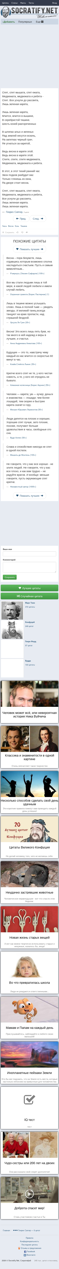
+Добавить (8, 21)
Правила (29, 1237)
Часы (4, 226)
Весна (10, 226)
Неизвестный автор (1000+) (23, 486)
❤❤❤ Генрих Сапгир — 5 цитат (26, 1230)
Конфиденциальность (29, 1241)
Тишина (23, 226)
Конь (17, 226)
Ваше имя (7, 549)
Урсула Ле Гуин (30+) (20, 322)
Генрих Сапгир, (17, 212)
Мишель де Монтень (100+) (23, 454)
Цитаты (5, 2)
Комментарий (9, 559)
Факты (23, 2)
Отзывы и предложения (31, 1248)
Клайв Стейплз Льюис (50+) (23, 364)
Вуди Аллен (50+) (18, 437)
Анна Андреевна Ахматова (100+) (26, 343)
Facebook (31, 1251)
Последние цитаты (29, 1244)
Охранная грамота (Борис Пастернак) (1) (29, 294)
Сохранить (10, 577)
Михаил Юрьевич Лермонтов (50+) (26, 409)
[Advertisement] (29, 56)
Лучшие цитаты (31, 588)
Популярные (25, 21)
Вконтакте (31, 1254)
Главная (6, 1230)
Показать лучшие (29, 249)
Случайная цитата (31, 596)
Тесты (31, 2)
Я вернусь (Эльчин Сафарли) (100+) (27, 273)
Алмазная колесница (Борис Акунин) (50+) (30, 385)
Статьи (14, 2)
